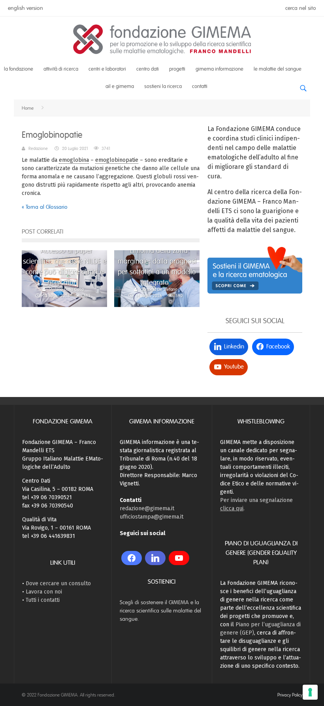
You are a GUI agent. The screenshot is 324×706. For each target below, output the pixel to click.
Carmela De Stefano (159, 289)
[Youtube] (179, 558)
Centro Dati (147, 69)
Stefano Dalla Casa (66, 289)
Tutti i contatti (43, 600)
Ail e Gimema (119, 86)
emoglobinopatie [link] (116, 160)
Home (28, 108)
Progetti (177, 69)
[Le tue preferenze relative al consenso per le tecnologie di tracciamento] (310, 692)
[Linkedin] (155, 558)
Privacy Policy (289, 695)
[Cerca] (303, 85)
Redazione (38, 148)
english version (25, 8)
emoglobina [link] (74, 160)
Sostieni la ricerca (163, 86)
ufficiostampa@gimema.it (151, 516)
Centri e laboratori (107, 69)
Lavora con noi (44, 591)
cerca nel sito (300, 8)
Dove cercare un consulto (58, 583)
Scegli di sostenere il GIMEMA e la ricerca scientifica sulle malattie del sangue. (160, 610)
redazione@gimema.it (147, 508)
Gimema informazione (219, 69)
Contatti (199, 86)
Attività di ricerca (60, 69)
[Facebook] (131, 558)
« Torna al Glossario (45, 207)
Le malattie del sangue (277, 69)
